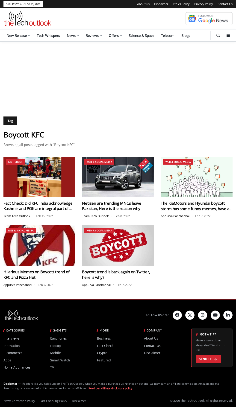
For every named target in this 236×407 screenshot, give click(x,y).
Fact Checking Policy (53, 401)
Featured (104, 360)
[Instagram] (202, 315)
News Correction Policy (19, 401)
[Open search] (218, 35)
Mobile (55, 353)
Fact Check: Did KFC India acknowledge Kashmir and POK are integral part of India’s (38, 209)
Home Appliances (16, 367)
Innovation (11, 345)
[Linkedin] (228, 315)
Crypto (102, 353)
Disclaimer (161, 4)
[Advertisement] (118, 76)
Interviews (11, 338)
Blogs (185, 35)
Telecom (167, 35)
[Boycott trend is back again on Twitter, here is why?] (118, 245)
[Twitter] (190, 315)
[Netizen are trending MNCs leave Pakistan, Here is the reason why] (118, 177)
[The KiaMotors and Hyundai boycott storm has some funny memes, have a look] (197, 177)
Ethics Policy (181, 4)
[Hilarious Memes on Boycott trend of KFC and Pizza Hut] (39, 245)
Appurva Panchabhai (175, 216)
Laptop (55, 345)
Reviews (92, 35)
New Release (17, 35)
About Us (151, 338)
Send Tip (205, 359)
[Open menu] (228, 35)
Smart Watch (60, 360)
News (71, 35)
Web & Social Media (99, 161)
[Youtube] (215, 315)
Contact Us (225, 4)
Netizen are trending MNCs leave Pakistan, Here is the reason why (111, 206)
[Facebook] (177, 315)
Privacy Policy (203, 4)
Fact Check (15, 161)
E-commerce (13, 353)
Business (104, 338)
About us (143, 4)
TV (52, 367)
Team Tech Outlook (16, 216)
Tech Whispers (48, 35)
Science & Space (141, 35)
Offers (114, 35)
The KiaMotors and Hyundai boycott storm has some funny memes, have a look (195, 209)
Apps (7, 360)
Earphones (58, 338)
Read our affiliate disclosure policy (110, 388)
